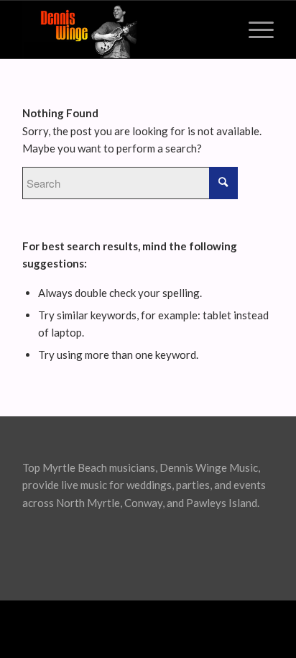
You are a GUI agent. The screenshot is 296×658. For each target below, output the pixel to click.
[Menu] (254, 29)
